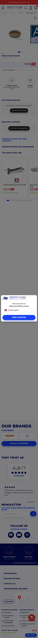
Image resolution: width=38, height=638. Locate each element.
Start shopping (19, 317)
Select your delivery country (19, 306)
